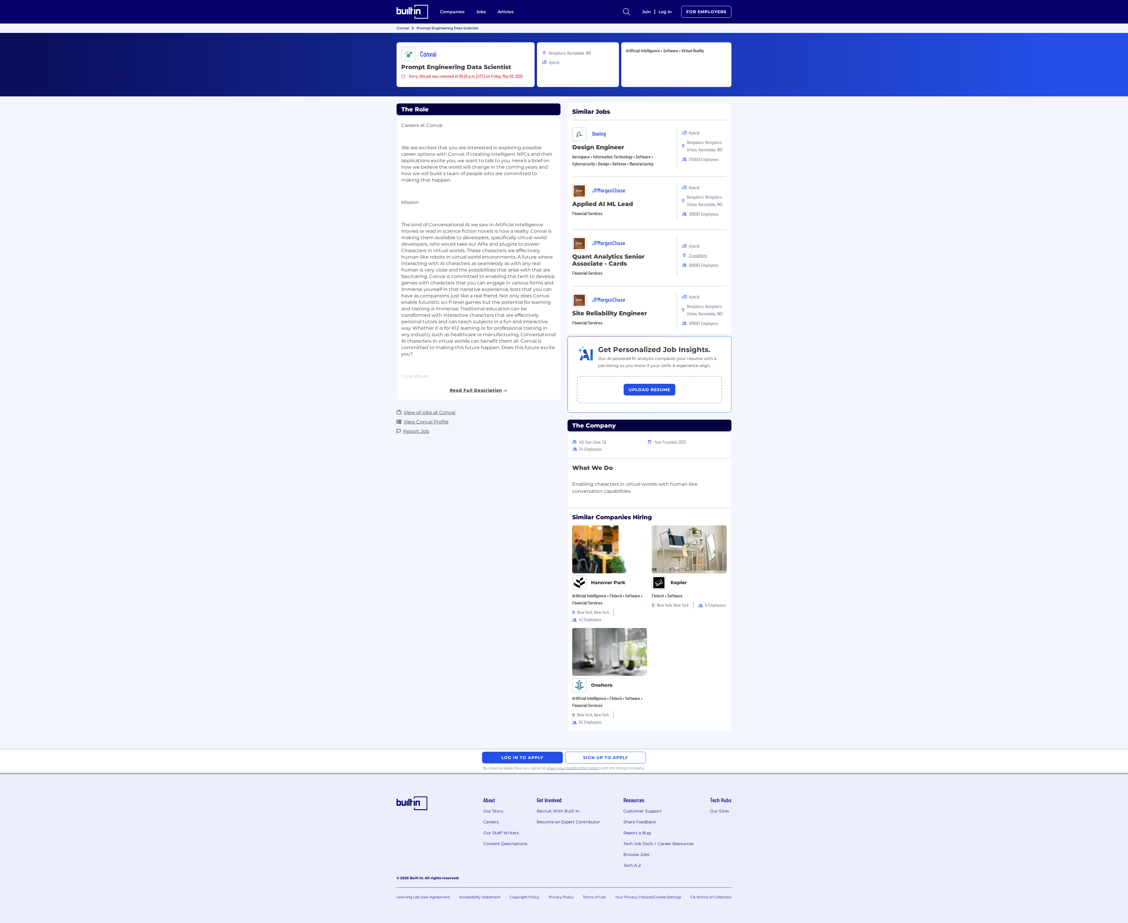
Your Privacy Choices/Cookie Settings (648, 897)
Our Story (493, 811)
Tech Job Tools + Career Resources (658, 843)
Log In (665, 11)
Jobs (481, 11)
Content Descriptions (505, 843)
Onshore (601, 685)
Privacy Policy (561, 897)
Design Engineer (598, 147)
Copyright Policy (524, 897)
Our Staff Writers (501, 832)
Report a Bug (637, 832)
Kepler (679, 582)
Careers (491, 822)
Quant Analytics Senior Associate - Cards (608, 260)
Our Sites (719, 811)
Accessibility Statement (480, 897)
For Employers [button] (706, 11)
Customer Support (642, 811)
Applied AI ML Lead (602, 203)
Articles (505, 11)
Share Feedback (639, 822)
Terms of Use (594, 897)
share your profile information (573, 768)
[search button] (626, 12)
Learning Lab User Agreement (423, 897)
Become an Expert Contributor (568, 822)
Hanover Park (608, 582)
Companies (452, 11)
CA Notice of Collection (710, 897)
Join (646, 11)
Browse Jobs (636, 854)
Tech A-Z (632, 865)
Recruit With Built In (558, 811)
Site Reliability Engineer (609, 313)
